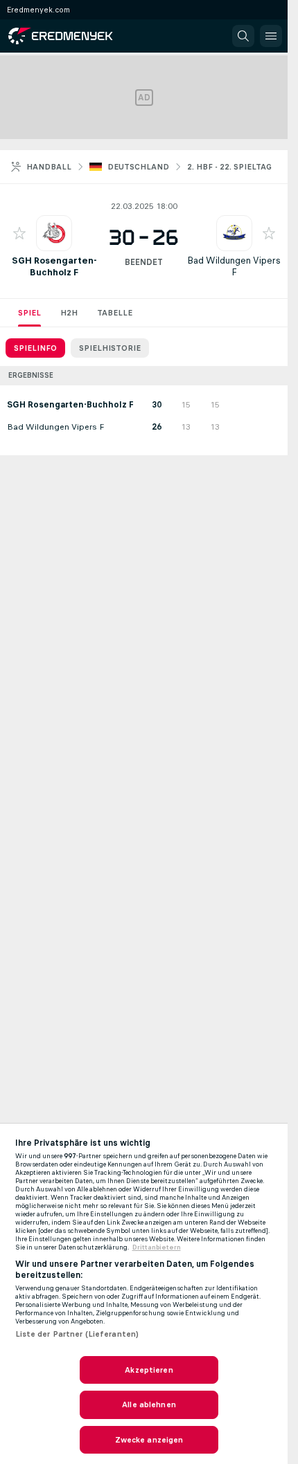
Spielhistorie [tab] (110, 348)
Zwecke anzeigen (149, 1440)
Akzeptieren (149, 1370)
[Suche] (243, 36)
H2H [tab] (69, 313)
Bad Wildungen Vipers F (234, 266)
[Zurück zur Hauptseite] (70, 36)
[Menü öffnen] (271, 36)
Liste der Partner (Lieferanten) (77, 1334)
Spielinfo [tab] (35, 348)
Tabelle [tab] (114, 313)
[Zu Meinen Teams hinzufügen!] (19, 233)
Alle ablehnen (149, 1404)
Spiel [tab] (29, 313)
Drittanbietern (156, 1247)
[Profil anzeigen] (54, 233)
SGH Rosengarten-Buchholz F (54, 266)
